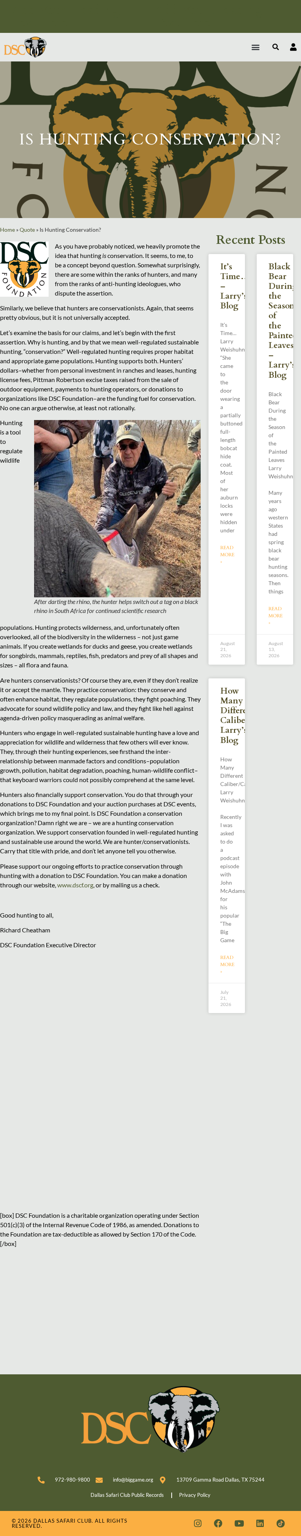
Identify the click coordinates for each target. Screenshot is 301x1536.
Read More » (227, 554)
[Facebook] (218, 1523)
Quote (27, 230)
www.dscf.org (75, 885)
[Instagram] (197, 1523)
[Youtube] (239, 1523)
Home (7, 230)
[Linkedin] (259, 1523)
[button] (255, 47)
